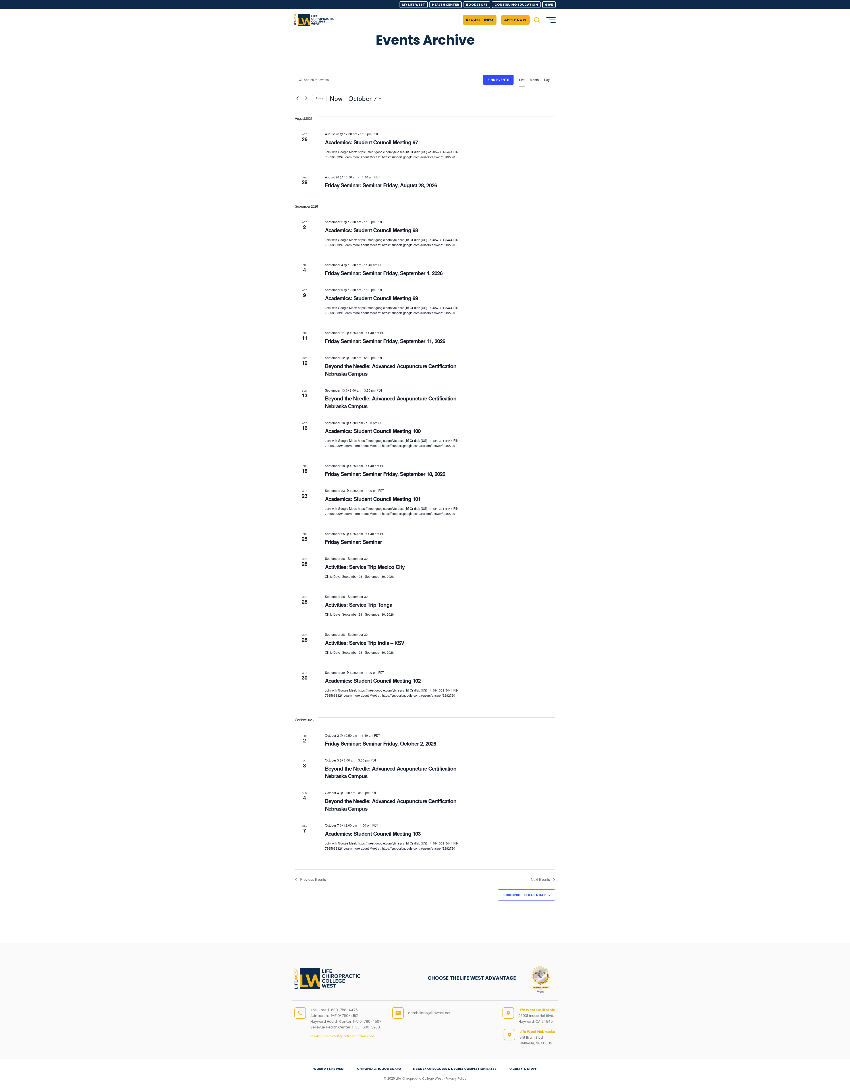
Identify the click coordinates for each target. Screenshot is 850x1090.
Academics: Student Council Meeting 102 (373, 680)
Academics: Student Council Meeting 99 (371, 298)
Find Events (498, 79)
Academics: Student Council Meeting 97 (371, 142)
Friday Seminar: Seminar (353, 541)
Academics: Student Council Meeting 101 (373, 498)
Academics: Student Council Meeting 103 (373, 833)
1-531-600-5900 (366, 1027)
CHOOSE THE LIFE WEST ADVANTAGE (472, 978)
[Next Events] (306, 98)
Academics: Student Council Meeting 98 (371, 230)
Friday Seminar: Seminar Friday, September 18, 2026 (385, 473)
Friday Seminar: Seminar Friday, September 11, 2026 (385, 341)
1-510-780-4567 (367, 1021)
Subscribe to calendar (524, 895)
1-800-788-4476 (343, 1010)
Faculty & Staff (522, 1069)
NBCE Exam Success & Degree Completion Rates (454, 1069)
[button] (537, 20)
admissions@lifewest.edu (429, 1012)
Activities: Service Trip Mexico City (365, 566)
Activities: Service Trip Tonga (358, 604)
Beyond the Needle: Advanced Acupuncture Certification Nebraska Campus (390, 369)
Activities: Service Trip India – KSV (364, 642)
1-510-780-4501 (344, 1015)
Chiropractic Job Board (379, 1069)
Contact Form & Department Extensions (342, 1036)
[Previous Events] (297, 98)
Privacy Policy (456, 1078)
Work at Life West (329, 1069)
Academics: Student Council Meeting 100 (373, 431)
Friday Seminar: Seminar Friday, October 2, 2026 (380, 743)
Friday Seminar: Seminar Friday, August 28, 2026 (381, 185)
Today (319, 98)
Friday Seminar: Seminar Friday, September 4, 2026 (383, 273)
